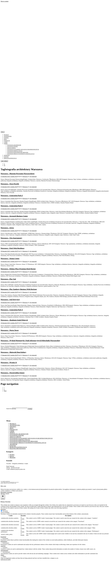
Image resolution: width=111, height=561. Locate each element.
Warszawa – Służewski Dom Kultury (13, 352)
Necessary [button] (3, 509)
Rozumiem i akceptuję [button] (6, 492)
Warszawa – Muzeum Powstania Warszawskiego (17, 173)
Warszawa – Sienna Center (10, 258)
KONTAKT (6, 156)
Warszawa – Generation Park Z (12, 195)
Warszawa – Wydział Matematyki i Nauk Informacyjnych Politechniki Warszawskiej (30, 340)
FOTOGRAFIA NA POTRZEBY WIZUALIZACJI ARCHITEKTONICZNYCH (23, 149)
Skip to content (4, 1)
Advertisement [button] (4, 550)
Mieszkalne (12, 457)
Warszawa (25, 176)
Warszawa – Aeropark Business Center (14, 216)
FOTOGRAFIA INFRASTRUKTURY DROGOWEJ (17, 152)
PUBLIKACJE (7, 140)
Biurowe (12, 456)
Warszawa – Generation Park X (12, 310)
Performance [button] (4, 541)
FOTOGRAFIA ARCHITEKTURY (14, 145)
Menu (2, 132)
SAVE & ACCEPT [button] (6, 559)
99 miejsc (12, 454)
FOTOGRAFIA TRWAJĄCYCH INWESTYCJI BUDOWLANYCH (20, 153)
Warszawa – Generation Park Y (12, 206)
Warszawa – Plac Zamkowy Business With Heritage (19, 289)
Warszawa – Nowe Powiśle (10, 184)
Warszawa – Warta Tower (10, 330)
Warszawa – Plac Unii (8, 279)
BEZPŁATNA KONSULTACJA (10, 158)
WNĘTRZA (6, 137)
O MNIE (5, 142)
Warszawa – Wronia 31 (9, 362)
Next (5, 391)
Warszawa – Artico (7, 228)
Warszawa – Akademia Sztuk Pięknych (14, 320)
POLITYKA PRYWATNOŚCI (18, 448)
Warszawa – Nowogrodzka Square (12, 373)
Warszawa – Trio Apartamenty (11, 238)
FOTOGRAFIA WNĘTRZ (12, 146)
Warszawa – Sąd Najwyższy (10, 299)
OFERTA (6, 143)
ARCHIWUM (7, 155)
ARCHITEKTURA (8, 136)
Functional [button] (3, 537)
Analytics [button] (3, 546)
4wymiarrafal (33, 176)
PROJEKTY (6, 134)
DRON (5, 139)
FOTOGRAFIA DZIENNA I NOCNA (14, 151)
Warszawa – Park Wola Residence (12, 248)
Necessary (5, 511)
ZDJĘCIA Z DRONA (11, 148)
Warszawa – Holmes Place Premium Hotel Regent (18, 269)
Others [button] (2, 555)
